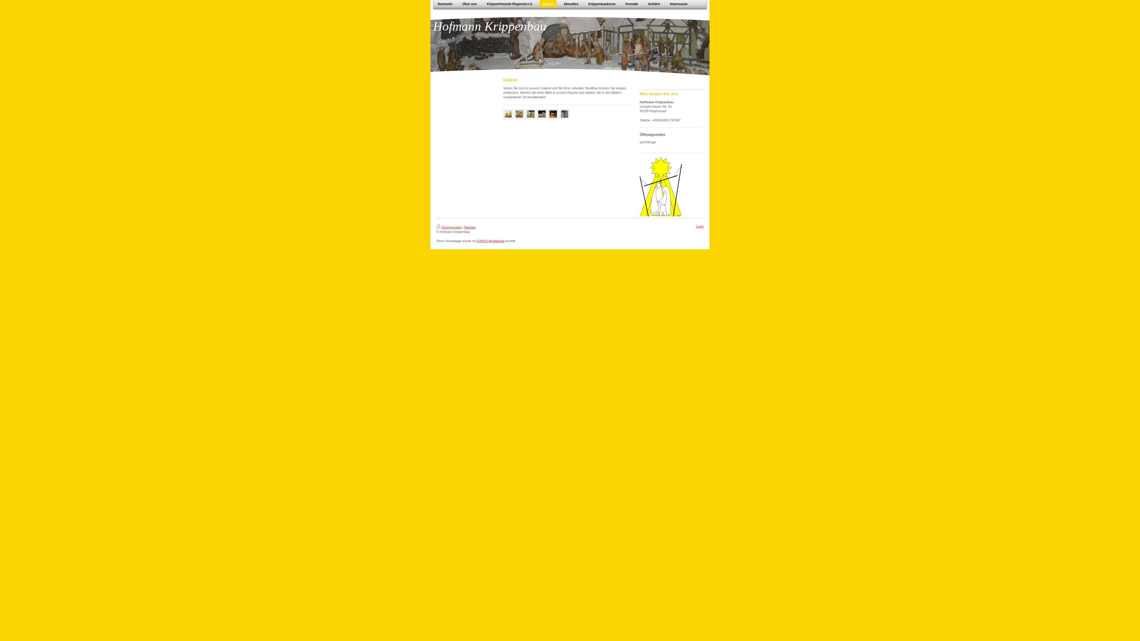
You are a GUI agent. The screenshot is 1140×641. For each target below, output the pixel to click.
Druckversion (451, 227)
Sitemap (470, 227)
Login (700, 226)
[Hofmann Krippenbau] (508, 114)
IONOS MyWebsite (491, 241)
